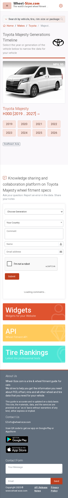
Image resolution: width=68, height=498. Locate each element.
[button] (34, 19)
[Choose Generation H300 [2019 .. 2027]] (34, 212)
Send (56, 481)
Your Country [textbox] (13, 222)
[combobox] (34, 223)
